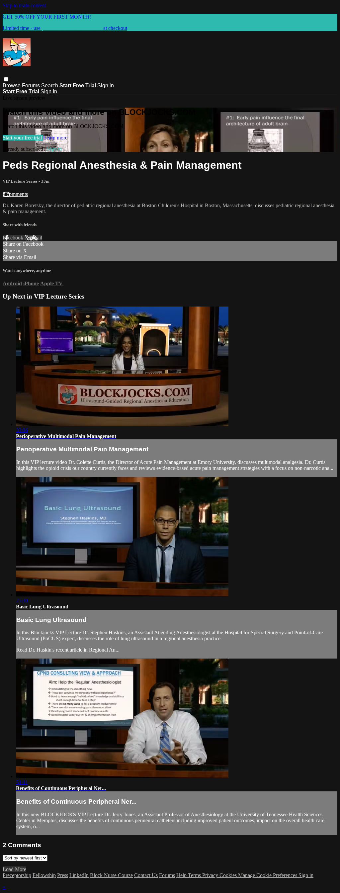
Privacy (210, 875)
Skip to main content (24, 5)
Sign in (105, 85)
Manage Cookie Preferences (268, 875)
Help (182, 875)
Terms (195, 875)
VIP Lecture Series (21, 181)
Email (36, 237)
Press (62, 875)
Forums (31, 85)
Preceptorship (17, 875)
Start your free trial (23, 137)
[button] (6, 79)
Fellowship (44, 875)
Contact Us (146, 875)
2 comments (15, 194)
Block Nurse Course (111, 875)
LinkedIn (79, 875)
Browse (12, 85)
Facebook (14, 237)
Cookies (228, 875)
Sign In (49, 91)
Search (50, 85)
